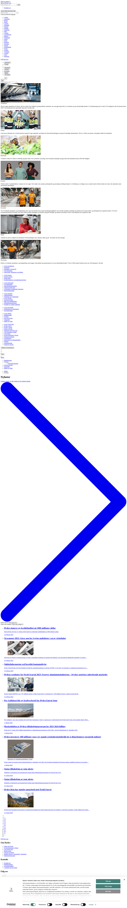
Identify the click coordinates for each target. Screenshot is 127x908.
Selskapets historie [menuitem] (9, 337)
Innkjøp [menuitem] (6, 341)
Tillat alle (108, 881)
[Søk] (17, 82)
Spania (6, 45)
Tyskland (6, 52)
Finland (6, 28)
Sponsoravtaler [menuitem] (8, 343)
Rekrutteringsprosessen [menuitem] (10, 303)
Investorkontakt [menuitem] (8, 310)
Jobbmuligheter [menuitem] (8, 295)
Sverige (6, 50)
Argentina (7, 19)
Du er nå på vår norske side (8, 11)
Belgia (6, 20)
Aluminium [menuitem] (7, 62)
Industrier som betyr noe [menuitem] (10, 330)
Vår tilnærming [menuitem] (8, 284)
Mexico (6, 36)
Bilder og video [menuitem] (8, 321)
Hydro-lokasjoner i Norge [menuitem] (11, 335)
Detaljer (91, 904)
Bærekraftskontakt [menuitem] (9, 290)
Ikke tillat (108, 891)
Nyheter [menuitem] (6, 316)
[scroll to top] (1, 356)
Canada (6, 23)
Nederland (7, 37)
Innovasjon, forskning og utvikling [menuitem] (13, 272)
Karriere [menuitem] (7, 69)
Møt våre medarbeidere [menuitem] (10, 301)
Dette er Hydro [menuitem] (8, 329)
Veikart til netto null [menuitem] (9, 287)
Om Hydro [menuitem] (7, 74)
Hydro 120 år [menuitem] (7, 326)
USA (5, 55)
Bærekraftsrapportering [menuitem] (10, 286)
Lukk (2, 354)
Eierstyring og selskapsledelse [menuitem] (12, 340)
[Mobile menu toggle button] (5, 78)
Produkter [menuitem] (7, 267)
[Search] (17, 13)
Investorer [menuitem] (7, 71)
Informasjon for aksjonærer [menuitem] (11, 309)
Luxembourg (7, 34)
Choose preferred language (8, 14)
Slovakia (6, 44)
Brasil (5, 22)
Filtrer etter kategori (6, 624)
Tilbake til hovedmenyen (7, 347)
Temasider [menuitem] (7, 320)
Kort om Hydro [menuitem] (8, 318)
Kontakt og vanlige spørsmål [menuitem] (12, 304)
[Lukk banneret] (124, 879)
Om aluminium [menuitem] (8, 270)
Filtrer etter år (4, 622)
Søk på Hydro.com (6, 3)
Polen (5, 41)
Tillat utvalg (108, 886)
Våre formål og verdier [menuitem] (10, 332)
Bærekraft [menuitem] (7, 67)
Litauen (6, 33)
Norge (6, 39)
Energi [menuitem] (6, 64)
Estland (6, 27)
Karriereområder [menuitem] (8, 300)
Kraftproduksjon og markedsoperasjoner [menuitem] (15, 280)
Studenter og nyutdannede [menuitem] (11, 296)
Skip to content (5, 1)
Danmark (6, 25)
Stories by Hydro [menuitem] (8, 344)
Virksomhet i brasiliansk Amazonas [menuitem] (13, 289)
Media (2, 357)
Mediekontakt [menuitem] (8, 315)
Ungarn (6, 53)
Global (6, 17)
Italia (5, 31)
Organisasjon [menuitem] (7, 338)
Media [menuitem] (6, 73)
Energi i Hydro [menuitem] (8, 277)
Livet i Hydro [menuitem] (8, 298)
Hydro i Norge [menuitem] (8, 327)
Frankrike (6, 30)
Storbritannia (7, 47)
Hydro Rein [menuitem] (7, 278)
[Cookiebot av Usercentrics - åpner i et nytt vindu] (11, 904)
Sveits (5, 48)
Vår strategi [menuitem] (7, 333)
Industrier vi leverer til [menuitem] (10, 269)
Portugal (6, 42)
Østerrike (6, 56)
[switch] (49, 904)
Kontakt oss (7, 8)
